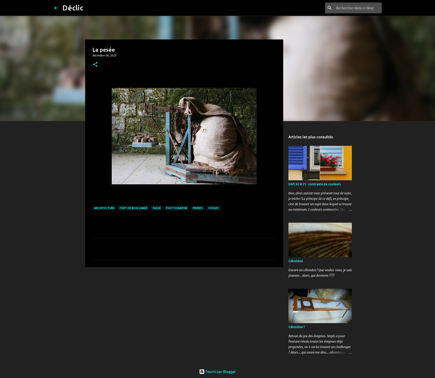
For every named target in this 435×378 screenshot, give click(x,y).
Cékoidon (295, 261)
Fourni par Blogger (220, 372)
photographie (176, 208)
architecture (104, 208)
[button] (95, 65)
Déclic (72, 8)
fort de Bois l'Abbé (133, 208)
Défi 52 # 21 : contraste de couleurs (314, 184)
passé (157, 208)
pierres (198, 208)
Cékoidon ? (296, 327)
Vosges (213, 208)
